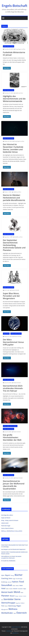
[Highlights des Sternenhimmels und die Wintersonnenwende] (14, 80)
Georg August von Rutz (20, 49)
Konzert (15, 588)
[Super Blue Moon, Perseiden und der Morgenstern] (14, 277)
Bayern (7, 575)
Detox (10, 578)
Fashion (15, 582)
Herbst (17, 585)
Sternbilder (9, 599)
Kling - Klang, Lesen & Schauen (10, 426)
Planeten (5, 595)
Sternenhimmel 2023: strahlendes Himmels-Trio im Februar (13, 388)
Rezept (16, 596)
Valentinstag (12, 606)
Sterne (17, 599)
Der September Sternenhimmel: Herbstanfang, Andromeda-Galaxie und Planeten (14, 245)
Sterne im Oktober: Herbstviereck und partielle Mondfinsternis (14, 197)
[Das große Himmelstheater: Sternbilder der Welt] (14, 416)
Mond (17, 591)
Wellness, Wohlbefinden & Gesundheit (11, 531)
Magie (24, 588)
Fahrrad (9, 582)
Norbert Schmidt (15, 290)
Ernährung (4, 582)
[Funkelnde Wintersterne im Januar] (14, 36)
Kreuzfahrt (20, 588)
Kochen (10, 588)
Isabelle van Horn (19, 93)
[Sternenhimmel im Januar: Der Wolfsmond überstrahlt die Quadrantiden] (14, 465)
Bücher (18, 574)
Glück (14, 585)
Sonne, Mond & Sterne (8, 46)
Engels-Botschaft (14, 5)
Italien (7, 588)
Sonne (24, 596)
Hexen (21, 585)
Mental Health (7, 592)
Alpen (2, 575)
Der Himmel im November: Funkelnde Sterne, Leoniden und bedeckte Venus (13, 148)
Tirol (2, 606)
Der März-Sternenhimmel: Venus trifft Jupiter (13, 342)
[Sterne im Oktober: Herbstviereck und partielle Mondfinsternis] (14, 179)
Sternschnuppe (8, 602)
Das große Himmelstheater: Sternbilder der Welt (12, 437)
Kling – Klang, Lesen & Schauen (9, 520)
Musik (22, 592)
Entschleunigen (19, 578)
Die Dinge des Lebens (7, 515)
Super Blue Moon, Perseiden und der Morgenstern (11, 296)
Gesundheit (6, 585)
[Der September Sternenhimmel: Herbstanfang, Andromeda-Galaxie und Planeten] (14, 224)
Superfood (18, 603)
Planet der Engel (5, 525)
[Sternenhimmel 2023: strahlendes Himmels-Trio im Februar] (14, 369)
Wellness (13, 609)
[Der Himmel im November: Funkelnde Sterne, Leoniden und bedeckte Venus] (14, 128)
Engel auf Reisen (5, 517)
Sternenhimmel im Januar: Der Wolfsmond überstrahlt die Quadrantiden (13, 485)
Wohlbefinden (7, 613)
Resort (12, 596)
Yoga (15, 613)
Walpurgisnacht (4, 609)
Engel (14, 578)
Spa (2, 599)
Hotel (3, 588)
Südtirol (22, 603)
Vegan (18, 606)
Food (21, 581)
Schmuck (21, 596)
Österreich (21, 612)
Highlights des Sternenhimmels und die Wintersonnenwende (14, 98)
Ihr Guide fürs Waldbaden (8, 560)
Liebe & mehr (6, 333)
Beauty (12, 575)
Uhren (6, 606)
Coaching (4, 578)
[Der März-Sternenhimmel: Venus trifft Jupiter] (14, 323)
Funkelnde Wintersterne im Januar (14, 53)
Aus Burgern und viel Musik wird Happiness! (13, 549)
